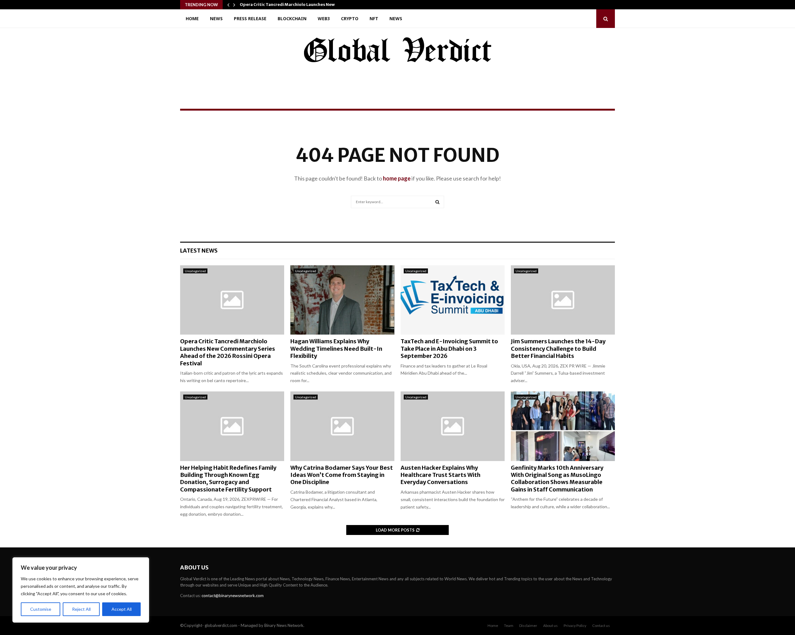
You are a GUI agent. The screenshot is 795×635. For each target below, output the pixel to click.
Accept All (121, 609)
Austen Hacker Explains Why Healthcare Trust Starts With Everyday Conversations (440, 475)
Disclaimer (528, 625)
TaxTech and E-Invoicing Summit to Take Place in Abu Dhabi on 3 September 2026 (449, 348)
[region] (80, 590)
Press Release (250, 18)
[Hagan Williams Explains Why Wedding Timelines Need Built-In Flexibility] (342, 300)
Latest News (199, 250)
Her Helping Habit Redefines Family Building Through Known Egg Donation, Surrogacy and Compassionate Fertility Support (228, 478)
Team (508, 625)
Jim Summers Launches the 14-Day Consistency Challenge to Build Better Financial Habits (558, 348)
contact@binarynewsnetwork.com (233, 595)
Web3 (324, 18)
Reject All (81, 609)
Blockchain (292, 18)
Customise (40, 609)
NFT (374, 18)
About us (550, 625)
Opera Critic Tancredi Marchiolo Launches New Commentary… (303, 4)
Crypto (349, 18)
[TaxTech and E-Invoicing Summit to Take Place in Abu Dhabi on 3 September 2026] (453, 300)
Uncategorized (195, 271)
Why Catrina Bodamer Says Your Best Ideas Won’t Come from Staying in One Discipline (341, 475)
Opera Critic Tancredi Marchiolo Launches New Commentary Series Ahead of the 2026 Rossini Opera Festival (227, 352)
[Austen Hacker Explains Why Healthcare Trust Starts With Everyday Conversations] (453, 426)
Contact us (601, 625)
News (216, 18)
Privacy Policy (575, 625)
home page (397, 178)
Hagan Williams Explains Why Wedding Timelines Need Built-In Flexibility (336, 348)
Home (192, 18)
